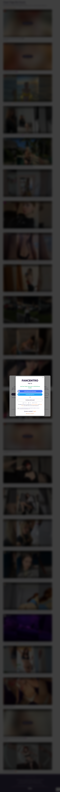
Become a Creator (30, 413)
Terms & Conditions (35, 404)
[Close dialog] (43, 377)
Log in (34, 411)
